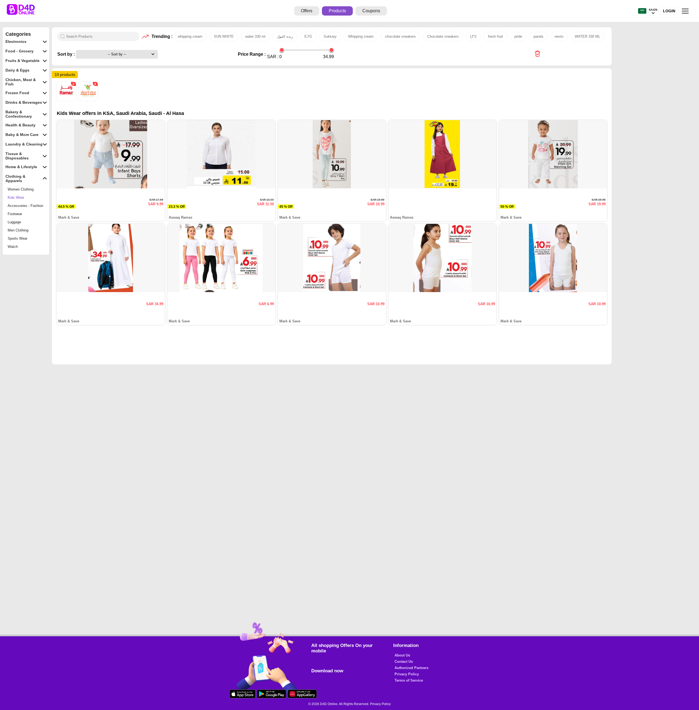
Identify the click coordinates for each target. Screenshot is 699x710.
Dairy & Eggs (17, 70)
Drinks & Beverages (23, 102)
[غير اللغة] (642, 11)
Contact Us (404, 662)
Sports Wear (17, 238)
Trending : (161, 36)
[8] (88, 99)
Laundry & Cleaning (24, 144)
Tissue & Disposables (17, 155)
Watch (13, 247)
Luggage (14, 222)
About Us (402, 655)
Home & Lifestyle (21, 167)
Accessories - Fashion (25, 206)
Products (337, 10)
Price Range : (252, 54)
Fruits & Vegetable (22, 60)
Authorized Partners (411, 668)
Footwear (15, 214)
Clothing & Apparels (15, 178)
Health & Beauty (20, 125)
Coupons (371, 10)
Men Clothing (18, 230)
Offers (306, 10)
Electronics (15, 41)
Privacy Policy (407, 674)
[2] (67, 99)
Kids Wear (16, 197)
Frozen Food (17, 93)
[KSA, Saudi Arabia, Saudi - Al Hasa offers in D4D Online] (537, 54)
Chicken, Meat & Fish (20, 82)
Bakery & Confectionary (18, 114)
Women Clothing (21, 189)
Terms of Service (409, 680)
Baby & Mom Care (21, 134)
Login (669, 11)
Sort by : (66, 54)
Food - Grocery (19, 51)
